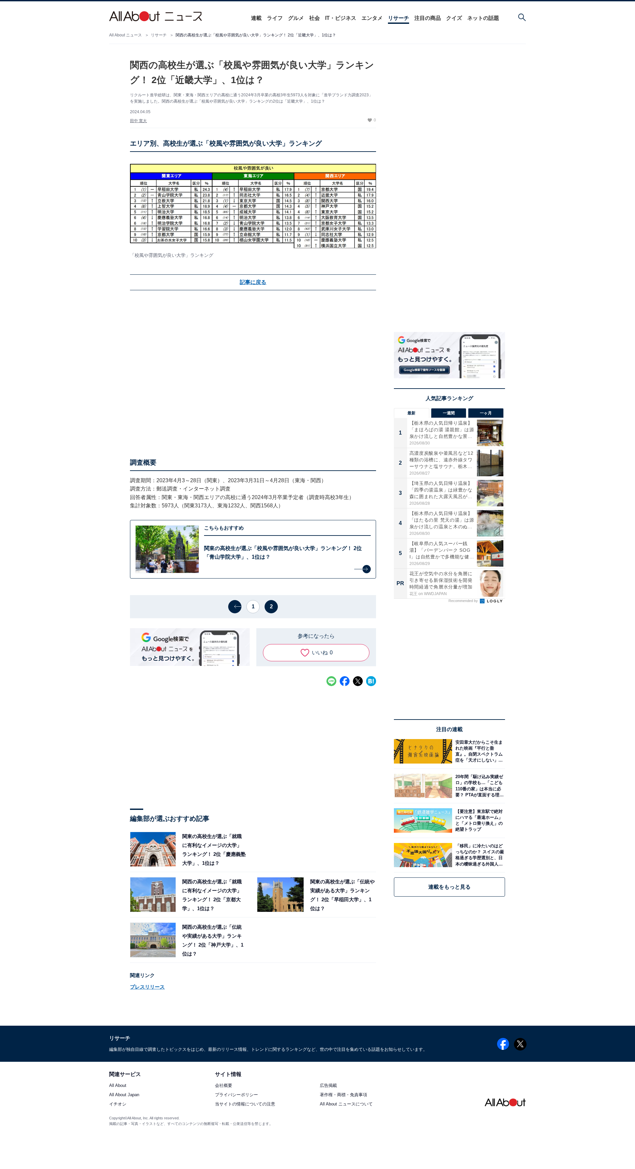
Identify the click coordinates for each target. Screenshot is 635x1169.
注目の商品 (427, 18)
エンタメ (372, 18)
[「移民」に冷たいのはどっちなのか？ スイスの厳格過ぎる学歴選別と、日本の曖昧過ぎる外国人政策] (478, 855)
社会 (314, 18)
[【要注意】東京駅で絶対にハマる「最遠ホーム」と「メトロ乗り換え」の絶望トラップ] (478, 820)
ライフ (275, 18)
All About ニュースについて (346, 1104)
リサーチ (398, 18)
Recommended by (463, 601)
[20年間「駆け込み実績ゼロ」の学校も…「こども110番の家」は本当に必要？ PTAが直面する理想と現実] (478, 786)
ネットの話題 (483, 18)
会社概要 (223, 1086)
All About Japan (124, 1095)
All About (117, 1086)
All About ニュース (125, 35)
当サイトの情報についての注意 (245, 1104)
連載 (256, 18)
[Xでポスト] (358, 681)
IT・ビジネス (340, 18)
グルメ (296, 18)
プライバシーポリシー (236, 1095)
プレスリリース (147, 987)
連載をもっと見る (449, 887)
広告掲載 (328, 1086)
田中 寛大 (138, 120)
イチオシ (117, 1104)
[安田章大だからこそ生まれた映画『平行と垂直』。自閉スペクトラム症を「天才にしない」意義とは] (478, 751)
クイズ (454, 18)
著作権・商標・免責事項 (343, 1095)
